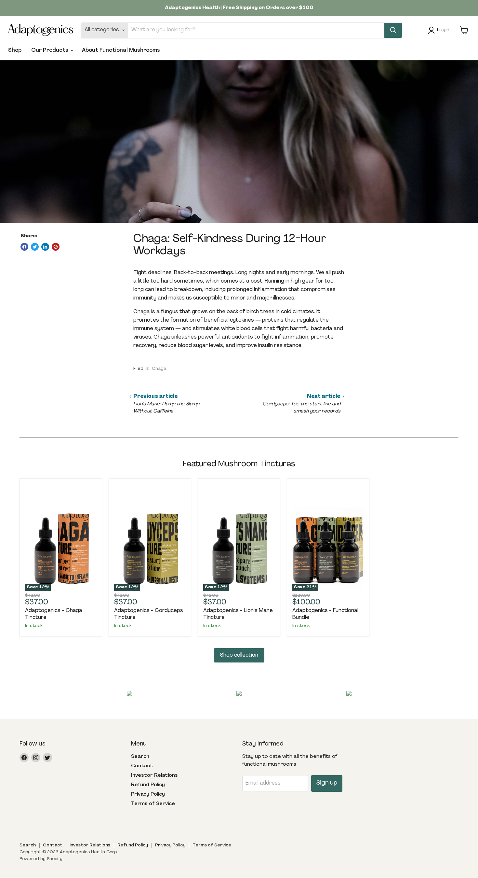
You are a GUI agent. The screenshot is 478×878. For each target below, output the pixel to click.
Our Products (50, 50)
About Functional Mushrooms (121, 50)
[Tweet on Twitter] (35, 247)
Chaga (159, 368)
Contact (142, 766)
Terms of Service (153, 803)
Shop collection (239, 655)
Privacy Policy (148, 794)
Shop (14, 50)
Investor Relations (154, 775)
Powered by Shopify (41, 859)
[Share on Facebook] (24, 247)
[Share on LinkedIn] (45, 247)
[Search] (393, 30)
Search (140, 756)
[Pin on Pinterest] (56, 247)
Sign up (326, 783)
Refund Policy (148, 785)
